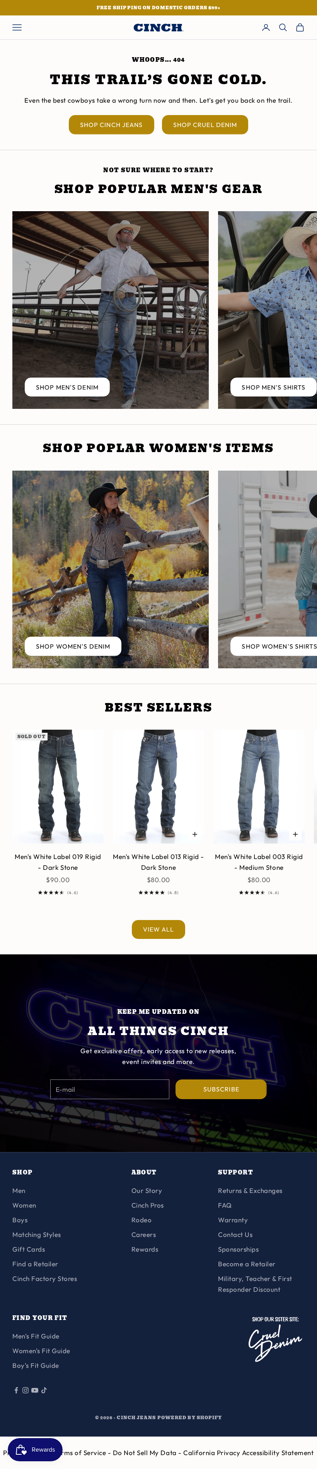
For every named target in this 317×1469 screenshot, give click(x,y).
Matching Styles (36, 1234)
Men (19, 1190)
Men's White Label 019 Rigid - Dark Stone (58, 861)
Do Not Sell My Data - (148, 1453)
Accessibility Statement (278, 1453)
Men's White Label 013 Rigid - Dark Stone (158, 861)
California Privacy (212, 1453)
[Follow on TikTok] (44, 1390)
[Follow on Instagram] (25, 1390)
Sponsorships (238, 1249)
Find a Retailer (35, 1264)
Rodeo (141, 1220)
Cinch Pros (147, 1205)
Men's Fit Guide (36, 1336)
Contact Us (235, 1234)
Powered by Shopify (189, 1417)
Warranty (233, 1220)
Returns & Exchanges (250, 1190)
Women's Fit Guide (41, 1351)
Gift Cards (28, 1249)
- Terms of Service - (81, 1453)
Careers (143, 1234)
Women (24, 1205)
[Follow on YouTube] (35, 1390)
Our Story (146, 1190)
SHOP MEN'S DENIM (67, 387)
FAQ (225, 1205)
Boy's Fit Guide (35, 1365)
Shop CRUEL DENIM (205, 125)
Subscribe (221, 1089)
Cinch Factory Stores (44, 1278)
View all (158, 929)
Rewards (144, 1249)
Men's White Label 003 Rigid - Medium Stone (259, 861)
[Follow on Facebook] (16, 1390)
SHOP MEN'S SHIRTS (273, 387)
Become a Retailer (247, 1264)
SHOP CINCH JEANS (111, 125)
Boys (19, 1220)
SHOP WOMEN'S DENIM (73, 646)
